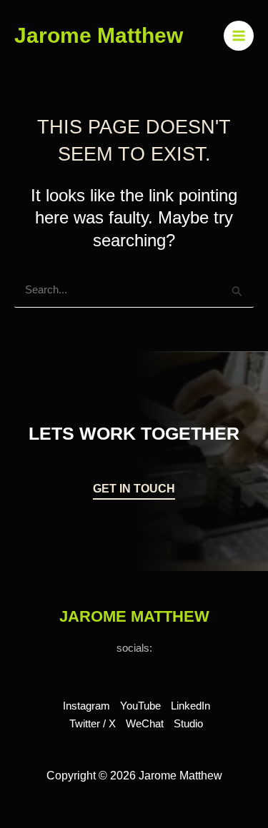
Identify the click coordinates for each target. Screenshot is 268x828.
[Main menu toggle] (239, 36)
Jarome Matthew (98, 35)
